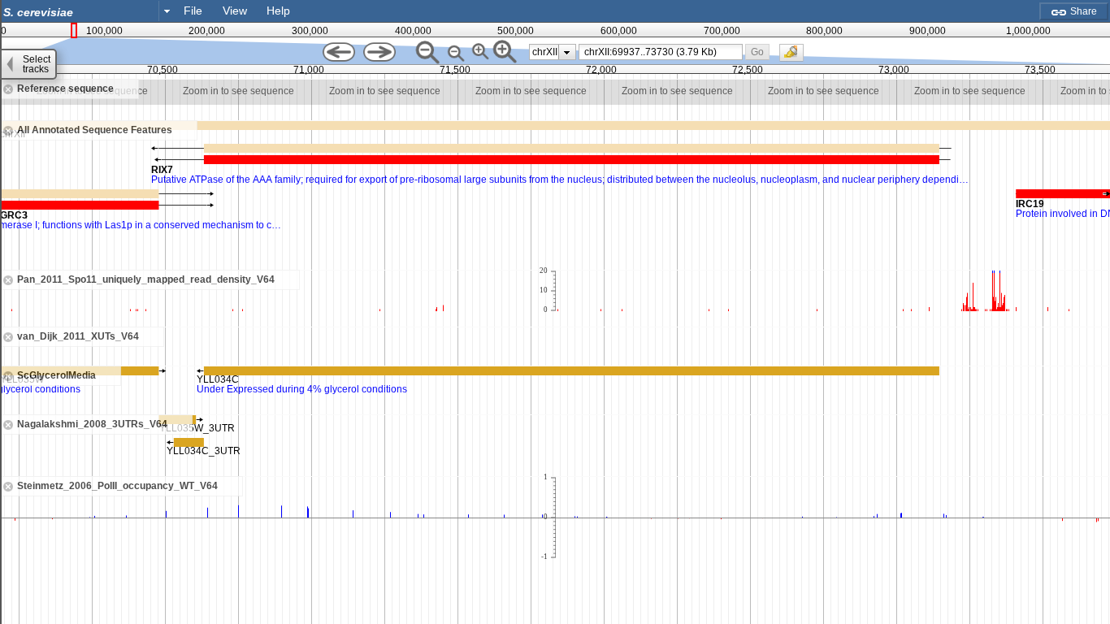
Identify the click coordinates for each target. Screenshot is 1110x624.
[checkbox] (795, 57)
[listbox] (552, 52)
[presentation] (567, 52)
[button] (757, 52)
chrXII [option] (544, 52)
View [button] (235, 10)
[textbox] (83, 12)
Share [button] (1082, 11)
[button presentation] (167, 10)
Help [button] (278, 10)
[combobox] (88, 11)
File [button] (193, 10)
